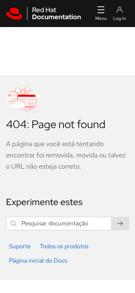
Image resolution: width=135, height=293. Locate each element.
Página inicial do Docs (38, 260)
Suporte (20, 246)
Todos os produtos (64, 246)
